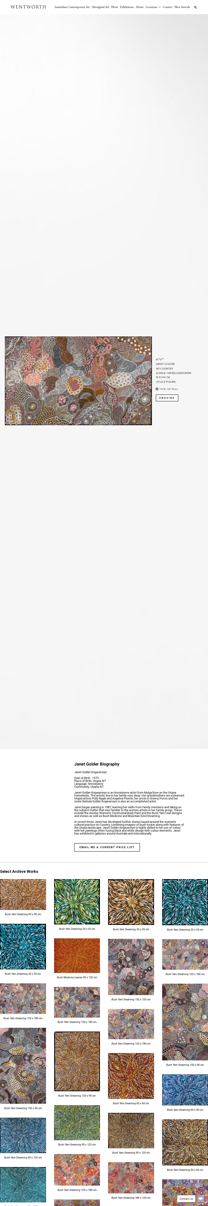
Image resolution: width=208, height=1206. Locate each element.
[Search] (195, 7)
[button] (153, 7)
